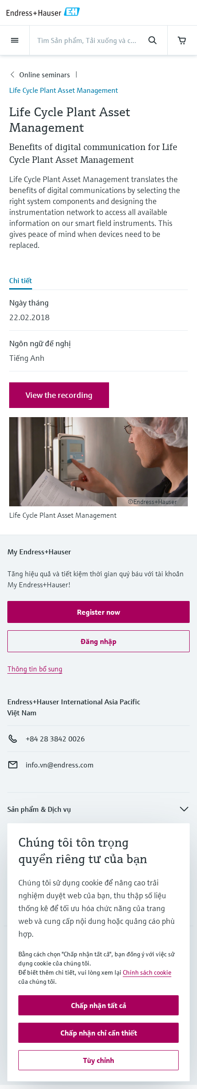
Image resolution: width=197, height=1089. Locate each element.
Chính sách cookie (147, 972)
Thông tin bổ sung (34, 668)
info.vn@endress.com (59, 764)
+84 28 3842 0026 (55, 738)
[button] (98, 612)
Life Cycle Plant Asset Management (63, 90)
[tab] (98, 281)
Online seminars (44, 74)
